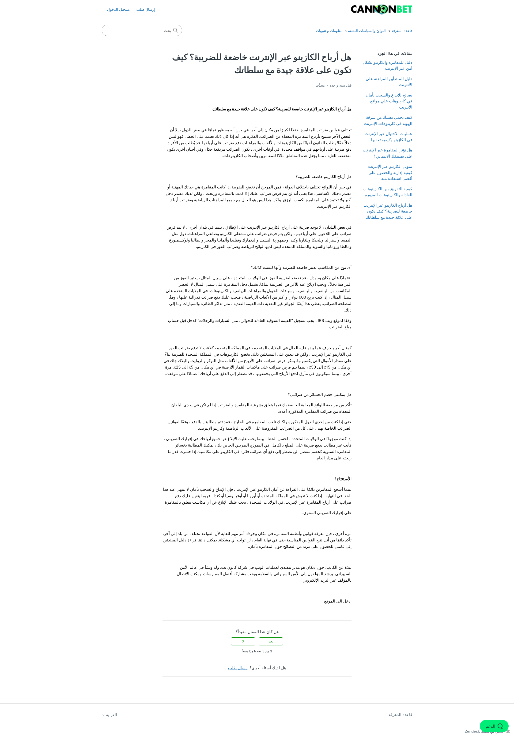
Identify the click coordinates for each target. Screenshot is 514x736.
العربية (111, 714)
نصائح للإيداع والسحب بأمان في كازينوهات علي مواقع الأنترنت (389, 101)
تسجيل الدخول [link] (118, 9)
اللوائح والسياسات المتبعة (367, 30)
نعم (271, 641)
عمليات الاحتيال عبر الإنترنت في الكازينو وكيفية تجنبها (388, 136)
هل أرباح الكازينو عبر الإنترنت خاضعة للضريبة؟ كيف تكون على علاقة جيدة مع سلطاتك (388, 211)
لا (243, 641)
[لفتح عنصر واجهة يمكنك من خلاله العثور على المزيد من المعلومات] (494, 726)
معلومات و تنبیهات (329, 30)
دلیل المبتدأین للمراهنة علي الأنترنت (389, 81)
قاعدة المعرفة (401, 30)
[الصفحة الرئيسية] (381, 9)
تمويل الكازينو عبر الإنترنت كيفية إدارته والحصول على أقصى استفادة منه (390, 172)
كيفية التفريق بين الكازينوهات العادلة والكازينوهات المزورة (387, 192)
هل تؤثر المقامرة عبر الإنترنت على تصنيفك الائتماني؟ (387, 153)
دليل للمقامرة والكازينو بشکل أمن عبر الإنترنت (387, 65)
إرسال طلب (145, 9)
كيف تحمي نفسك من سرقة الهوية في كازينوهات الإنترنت (388, 120)
